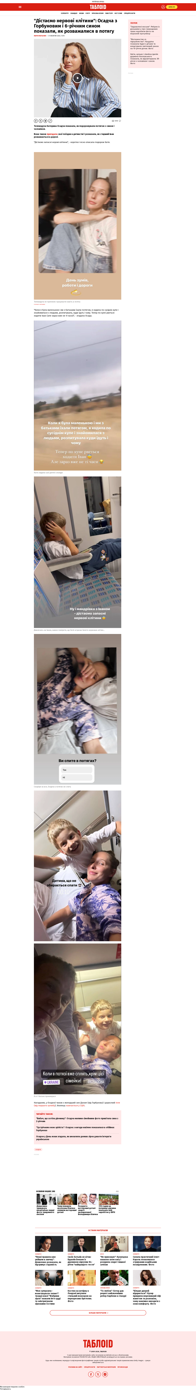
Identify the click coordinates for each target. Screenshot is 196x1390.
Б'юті (88, 13)
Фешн (81, 13)
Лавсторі (109, 13)
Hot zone (118, 13)
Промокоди (123, 1367)
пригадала (52, 134)
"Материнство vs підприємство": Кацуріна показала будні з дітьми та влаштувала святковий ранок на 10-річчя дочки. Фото (144, 44)
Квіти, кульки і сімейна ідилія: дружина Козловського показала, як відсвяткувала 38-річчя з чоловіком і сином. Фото (145, 59)
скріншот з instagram (39, 304)
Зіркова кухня (97, 13)
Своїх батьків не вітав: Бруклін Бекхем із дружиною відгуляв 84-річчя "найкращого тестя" (81, 1261)
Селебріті (65, 13)
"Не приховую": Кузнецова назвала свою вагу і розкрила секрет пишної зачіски (114, 1261)
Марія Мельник (40, 36)
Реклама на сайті (75, 1367)
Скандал (73, 13)
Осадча (38, 1149)
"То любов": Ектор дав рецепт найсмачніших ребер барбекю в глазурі (113, 1293)
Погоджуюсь (5, 1389)
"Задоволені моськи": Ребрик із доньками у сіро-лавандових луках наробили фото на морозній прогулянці (145, 30)
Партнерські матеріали (106, 1367)
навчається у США (75, 1105)
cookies (21, 1387)
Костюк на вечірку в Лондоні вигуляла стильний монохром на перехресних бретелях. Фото (80, 1296)
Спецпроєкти (129, 13)
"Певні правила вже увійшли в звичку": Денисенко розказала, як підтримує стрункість (48, 1261)
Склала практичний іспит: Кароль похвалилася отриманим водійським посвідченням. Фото (146, 1261)
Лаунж (133, 23)
